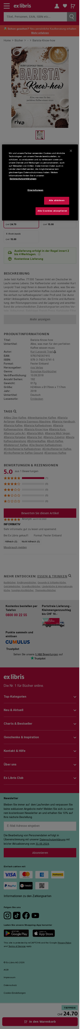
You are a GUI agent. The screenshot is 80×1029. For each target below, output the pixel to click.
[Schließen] (71, 151)
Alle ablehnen (56, 201)
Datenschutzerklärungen (23, 179)
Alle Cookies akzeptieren (52, 211)
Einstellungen (35, 190)
